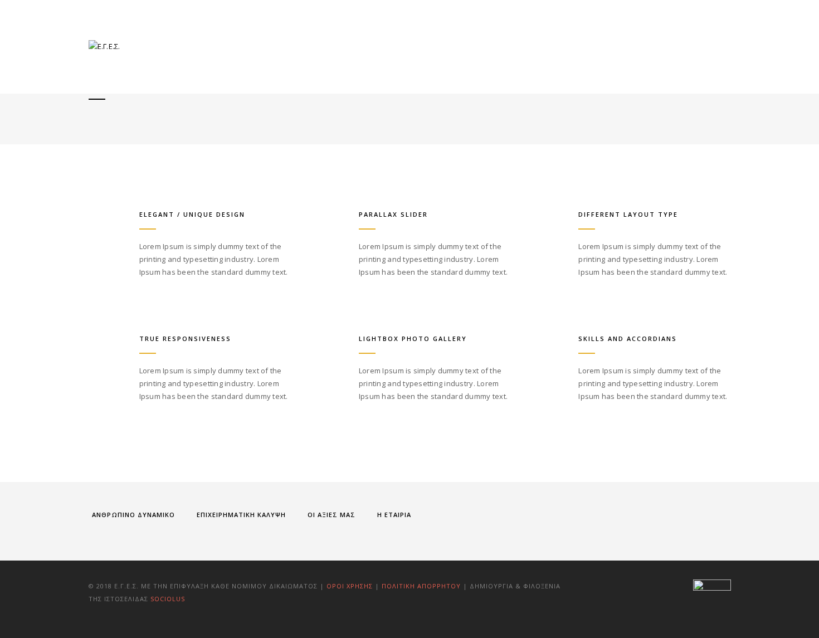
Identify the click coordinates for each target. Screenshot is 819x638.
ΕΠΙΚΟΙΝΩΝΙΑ (683, 46)
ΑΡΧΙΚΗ (345, 46)
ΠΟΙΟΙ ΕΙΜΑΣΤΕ (407, 46)
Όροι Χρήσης (349, 586)
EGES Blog (618, 46)
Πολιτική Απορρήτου (422, 586)
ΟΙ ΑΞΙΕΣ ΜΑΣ (331, 514)
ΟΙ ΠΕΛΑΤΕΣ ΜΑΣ (547, 46)
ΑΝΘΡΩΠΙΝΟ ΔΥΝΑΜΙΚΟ (133, 514)
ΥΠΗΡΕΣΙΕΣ (475, 46)
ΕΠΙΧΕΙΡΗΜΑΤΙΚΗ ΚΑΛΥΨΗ (241, 514)
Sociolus (167, 599)
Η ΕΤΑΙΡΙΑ (394, 514)
